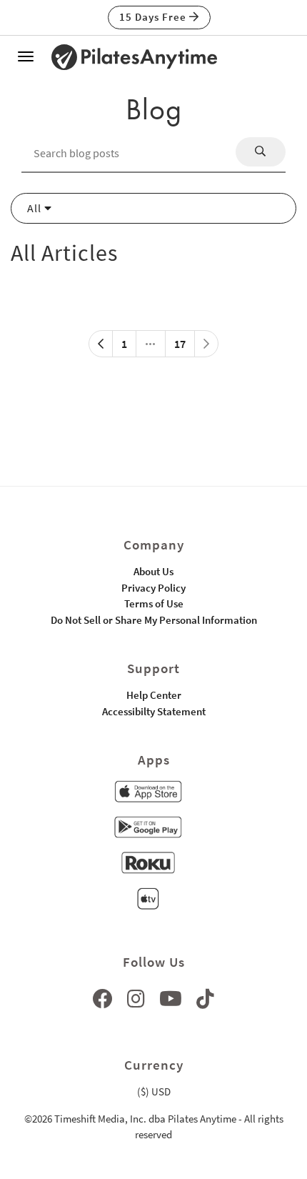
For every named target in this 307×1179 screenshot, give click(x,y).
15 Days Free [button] (154, 17)
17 (180, 344)
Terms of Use (153, 603)
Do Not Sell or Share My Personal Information (154, 620)
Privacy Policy (153, 588)
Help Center (153, 695)
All (35, 208)
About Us (153, 571)
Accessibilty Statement (154, 711)
